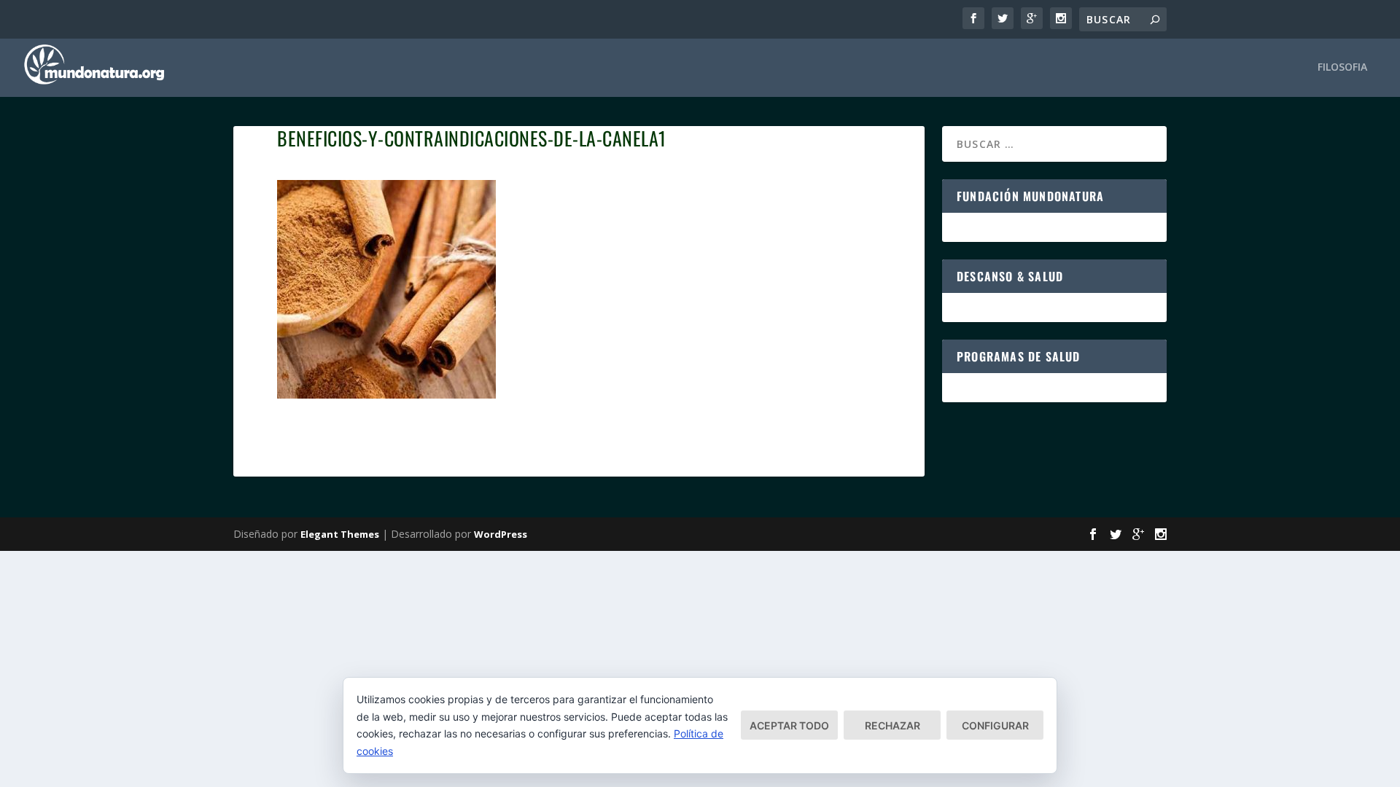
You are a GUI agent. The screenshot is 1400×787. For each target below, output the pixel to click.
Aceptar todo (789, 725)
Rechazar (892, 725)
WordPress (500, 534)
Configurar (995, 725)
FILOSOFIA (1342, 67)
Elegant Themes (339, 534)
